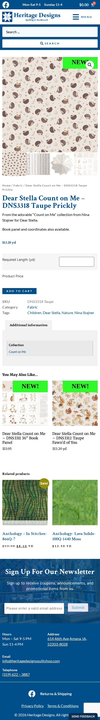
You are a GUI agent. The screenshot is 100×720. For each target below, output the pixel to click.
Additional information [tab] (28, 325)
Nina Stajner (84, 312)
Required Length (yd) (18, 259)
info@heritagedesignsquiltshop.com (31, 661)
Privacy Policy (32, 705)
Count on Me (17, 352)
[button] (79, 17)
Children (34, 312)
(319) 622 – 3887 (16, 674)
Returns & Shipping (56, 693)
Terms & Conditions (63, 705)
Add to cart (19, 291)
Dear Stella (51, 312)
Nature (67, 312)
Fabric (18, 185)
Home (6, 185)
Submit (78, 607)
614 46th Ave (58, 638)
